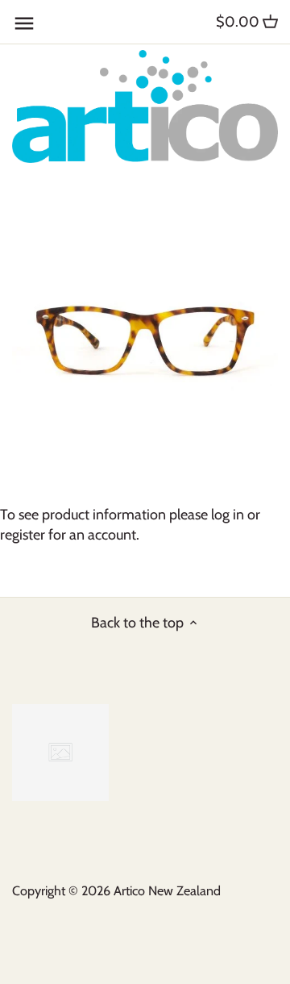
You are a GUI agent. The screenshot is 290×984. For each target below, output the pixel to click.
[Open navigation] (24, 23)
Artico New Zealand (167, 890)
